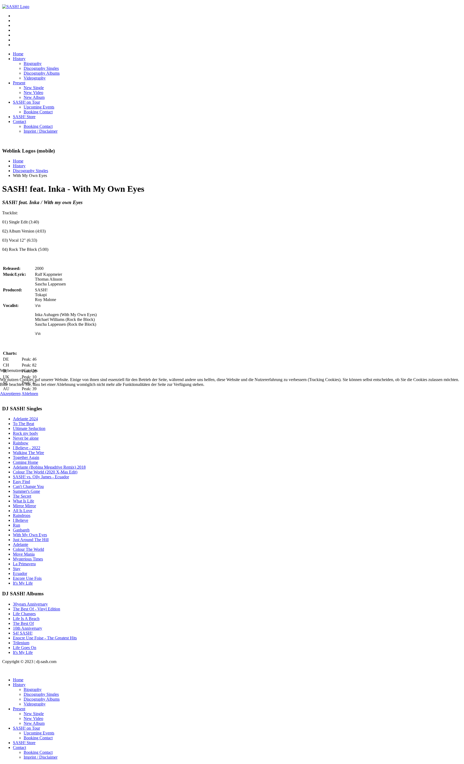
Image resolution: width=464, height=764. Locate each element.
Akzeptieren (10, 393)
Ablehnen (29, 393)
